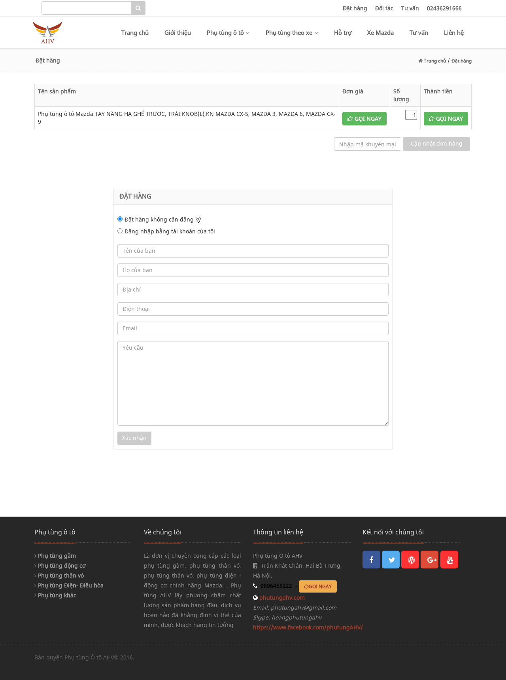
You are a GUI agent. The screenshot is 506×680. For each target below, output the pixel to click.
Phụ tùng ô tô (225, 32)
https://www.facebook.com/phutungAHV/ (308, 627)
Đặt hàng (355, 8)
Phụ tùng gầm (56, 555)
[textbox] (86, 8)
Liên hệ (454, 32)
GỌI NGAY (367, 118)
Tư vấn (410, 8)
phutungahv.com (281, 597)
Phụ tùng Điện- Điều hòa (70, 585)
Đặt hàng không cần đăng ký (163, 219)
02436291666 (444, 8)
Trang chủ (135, 32)
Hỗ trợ (342, 32)
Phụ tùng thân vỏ (60, 575)
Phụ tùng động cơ (61, 565)
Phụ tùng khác (56, 595)
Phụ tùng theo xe (289, 32)
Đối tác (384, 8)
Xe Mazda (380, 32)
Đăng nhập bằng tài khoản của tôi (170, 231)
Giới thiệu (177, 32)
